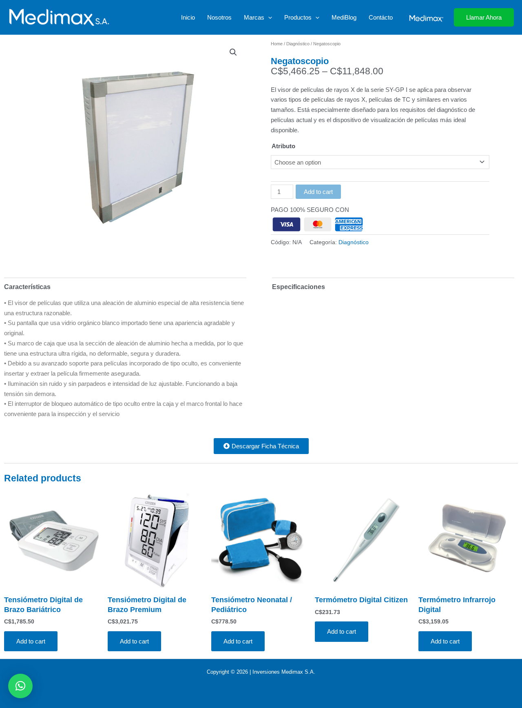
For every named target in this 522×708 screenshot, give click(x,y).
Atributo (283, 145)
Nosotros (219, 17)
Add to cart (318, 191)
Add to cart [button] (30, 641)
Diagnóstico (298, 43)
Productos (298, 17)
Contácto (381, 17)
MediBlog (344, 17)
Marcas (254, 17)
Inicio (188, 17)
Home (277, 43)
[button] (268, 17)
